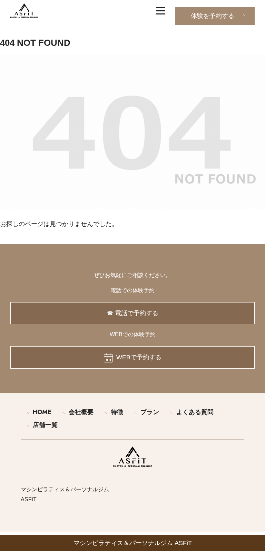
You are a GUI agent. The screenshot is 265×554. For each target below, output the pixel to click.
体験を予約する (212, 15)
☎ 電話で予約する (132, 313)
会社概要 (81, 412)
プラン (149, 412)
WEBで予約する (138, 357)
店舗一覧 (45, 424)
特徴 (117, 412)
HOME (42, 412)
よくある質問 (195, 412)
